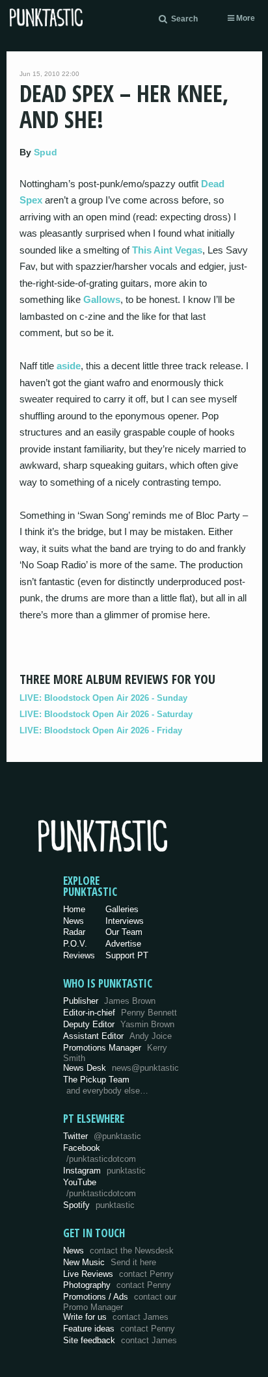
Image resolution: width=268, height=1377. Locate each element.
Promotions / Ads (119, 1302)
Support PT (126, 955)
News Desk (121, 1068)
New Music (109, 1262)
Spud (45, 152)
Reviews (79, 955)
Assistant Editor (117, 1036)
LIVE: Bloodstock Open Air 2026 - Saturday (106, 714)
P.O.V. (75, 944)
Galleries (122, 909)
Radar (74, 932)
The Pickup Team (96, 1079)
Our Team (123, 932)
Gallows (101, 299)
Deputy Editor (118, 1024)
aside (69, 365)
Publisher (109, 1001)
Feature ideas (119, 1328)
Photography (117, 1285)
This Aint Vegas (167, 250)
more (244, 18)
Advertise (123, 944)
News (73, 921)
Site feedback (120, 1340)
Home (74, 909)
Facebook (99, 1153)
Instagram (104, 1170)
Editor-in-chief (120, 1012)
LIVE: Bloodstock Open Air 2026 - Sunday (103, 698)
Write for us (115, 1317)
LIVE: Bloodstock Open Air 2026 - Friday (101, 730)
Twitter (102, 1136)
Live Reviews (118, 1274)
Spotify (99, 1205)
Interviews (124, 921)
